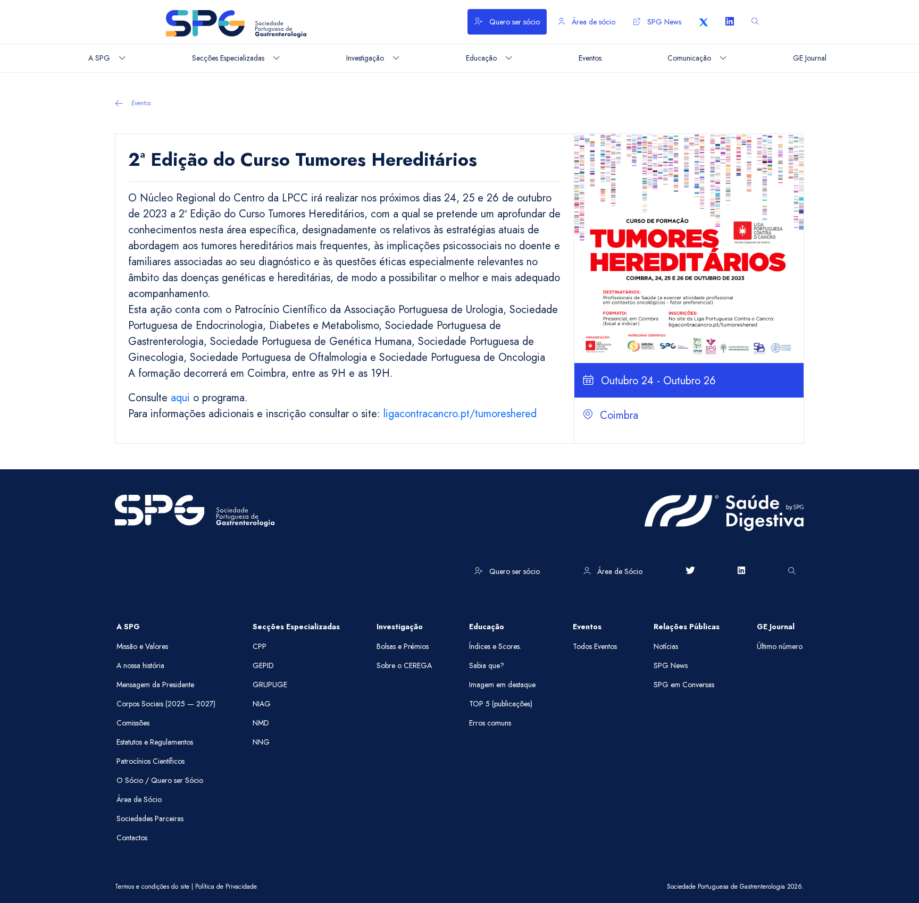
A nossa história (140, 665)
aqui (180, 398)
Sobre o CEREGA (404, 665)
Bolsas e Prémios (403, 646)
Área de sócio (592, 21)
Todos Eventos (595, 646)
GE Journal (776, 626)
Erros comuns (490, 723)
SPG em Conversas (684, 684)
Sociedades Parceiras (149, 818)
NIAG (262, 703)
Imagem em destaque (502, 684)
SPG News (663, 21)
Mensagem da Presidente (155, 684)
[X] (703, 22)
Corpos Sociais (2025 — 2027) (165, 703)
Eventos (141, 103)
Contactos (131, 837)
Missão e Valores (142, 646)
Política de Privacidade (226, 886)
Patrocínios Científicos (150, 761)
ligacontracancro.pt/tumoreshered (460, 413)
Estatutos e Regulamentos (154, 742)
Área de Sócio (618, 571)
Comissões (132, 723)
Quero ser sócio (513, 21)
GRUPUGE (270, 684)
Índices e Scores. (495, 646)
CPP (259, 646)
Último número (780, 646)
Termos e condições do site (152, 886)
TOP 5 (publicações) (500, 703)
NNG (261, 742)
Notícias (666, 646)
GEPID (263, 665)
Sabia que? (486, 665)
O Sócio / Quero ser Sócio (159, 780)
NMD (261, 723)
